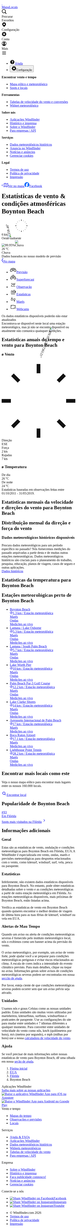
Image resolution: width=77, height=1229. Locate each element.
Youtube (59, 1205)
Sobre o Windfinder (22, 127)
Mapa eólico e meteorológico (28, 84)
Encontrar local (16, 795)
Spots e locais (19, 88)
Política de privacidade (24, 173)
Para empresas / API (23, 130)
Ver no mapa (16, 186)
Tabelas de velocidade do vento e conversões (39, 102)
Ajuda (19, 63)
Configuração (24, 69)
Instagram (60, 1202)
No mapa (9, 261)
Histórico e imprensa (23, 123)
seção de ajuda (23, 1061)
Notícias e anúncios (22, 152)
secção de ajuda (12, 978)
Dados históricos (12, 571)
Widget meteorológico (24, 105)
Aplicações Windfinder (25, 119)
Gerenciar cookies (21, 155)
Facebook (35, 186)
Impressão (16, 177)
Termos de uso (19, 169)
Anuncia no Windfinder (25, 148)
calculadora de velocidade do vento (47, 1038)
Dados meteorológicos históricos (31, 144)
